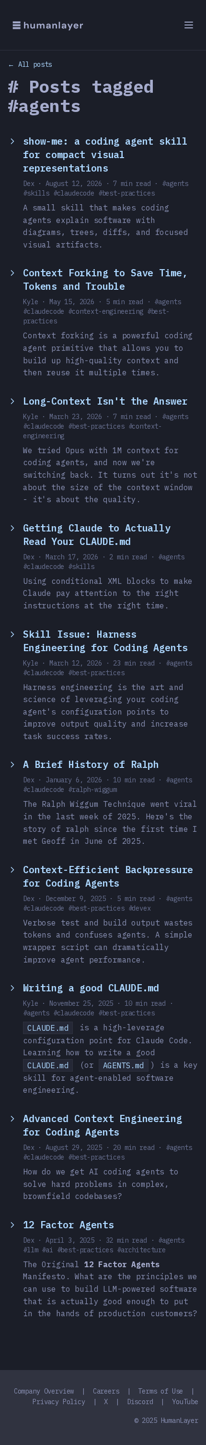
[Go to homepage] (48, 25)
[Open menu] (188, 25)
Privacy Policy (59, 1401)
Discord (140, 1401)
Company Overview (44, 1391)
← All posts (30, 64)
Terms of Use (160, 1391)
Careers (106, 1391)
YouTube (185, 1401)
